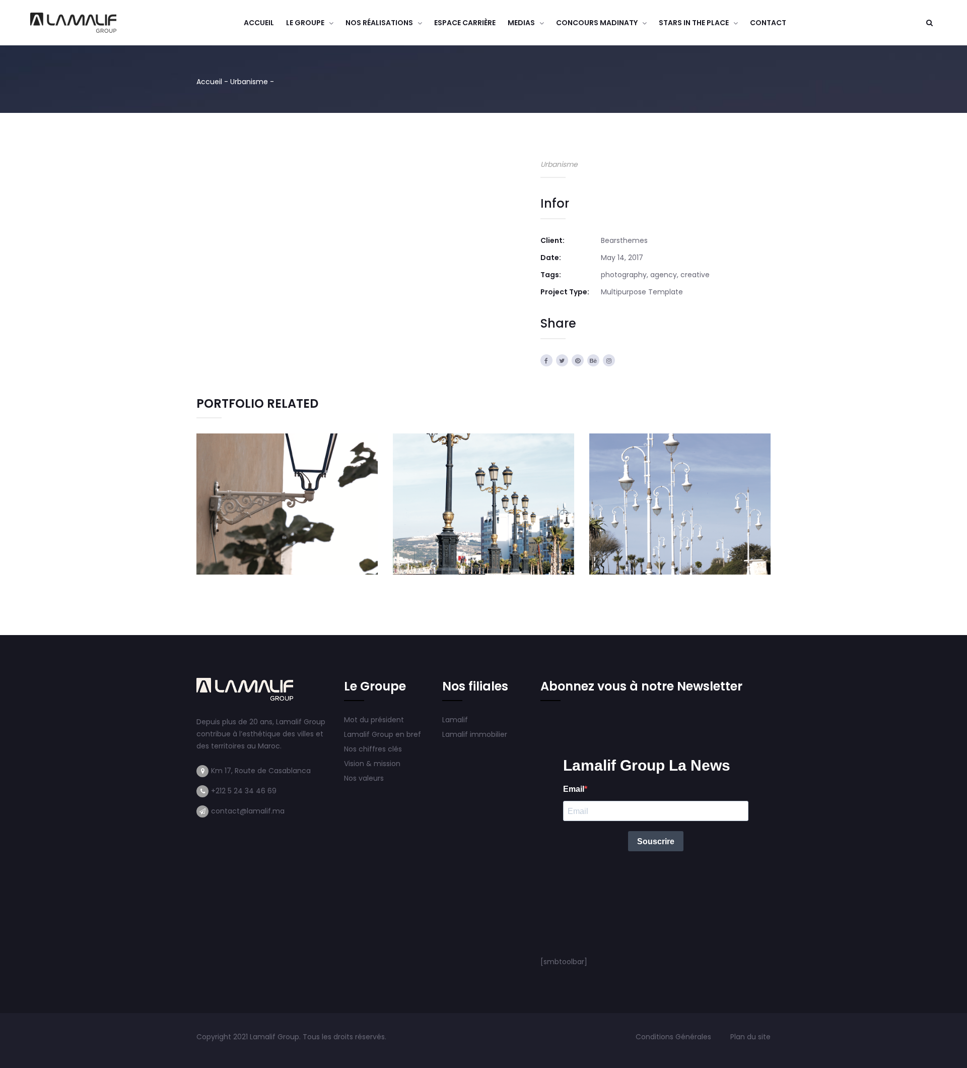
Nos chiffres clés (373, 749)
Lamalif (455, 720)
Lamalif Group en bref (382, 734)
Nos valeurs (365, 778)
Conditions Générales (674, 1037)
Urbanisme (249, 82)
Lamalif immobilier (474, 734)
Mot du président (374, 720)
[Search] (929, 22)
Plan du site (750, 1037)
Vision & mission (373, 764)
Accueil (209, 82)
